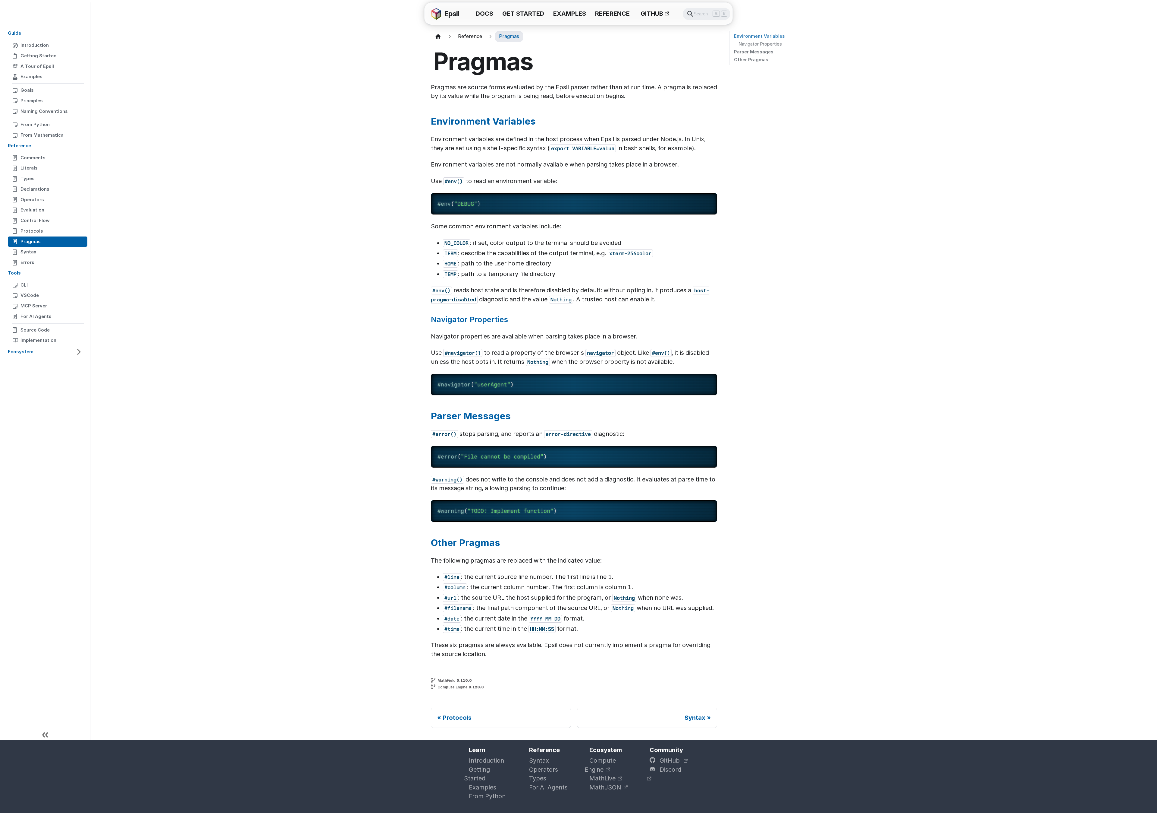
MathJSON (605, 787)
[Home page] (438, 36)
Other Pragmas (751, 59)
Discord (669, 769)
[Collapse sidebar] (45, 734)
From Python (487, 796)
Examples (569, 13)
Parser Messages (753, 52)
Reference (612, 13)
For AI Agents (548, 787)
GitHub (652, 13)
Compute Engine (600, 765)
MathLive (602, 778)
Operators (543, 769)
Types (537, 778)
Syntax (539, 760)
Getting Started (477, 774)
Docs (484, 13)
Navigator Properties (760, 44)
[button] (45, 352)
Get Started (523, 13)
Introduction (486, 760)
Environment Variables (759, 36)
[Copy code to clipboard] (708, 202)
